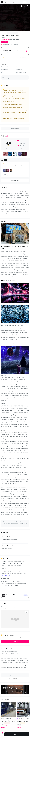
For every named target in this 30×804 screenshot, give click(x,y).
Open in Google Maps (6, 575)
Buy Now (16, 734)
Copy (19, 678)
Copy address (25, 606)
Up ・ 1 (6, 174)
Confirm (16, 641)
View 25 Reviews (15, 180)
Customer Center (16, 675)
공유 (24, 6)
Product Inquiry (15, 128)
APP (24, 2)
